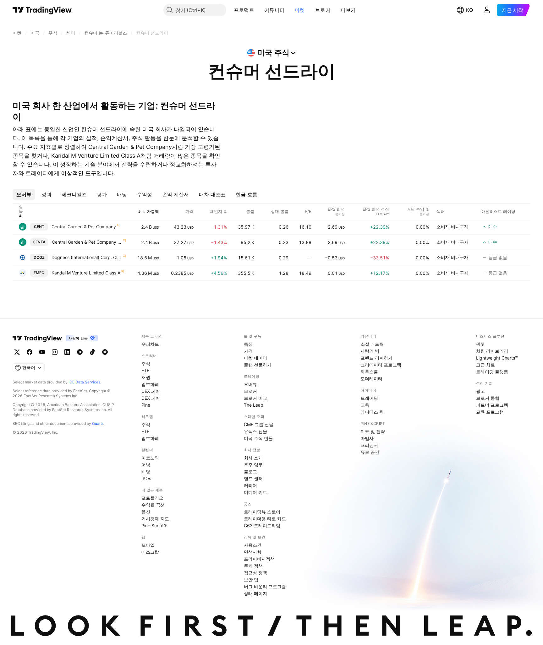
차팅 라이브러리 (492, 351)
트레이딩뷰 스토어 (262, 511)
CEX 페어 (150, 391)
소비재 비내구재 (452, 226)
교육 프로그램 (490, 412)
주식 (145, 363)
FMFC (39, 272)
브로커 (323, 10)
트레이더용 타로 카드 (265, 518)
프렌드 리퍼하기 (376, 357)
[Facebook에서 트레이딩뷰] (29, 352)
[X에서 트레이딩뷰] (17, 352)
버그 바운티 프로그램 (265, 586)
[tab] (24, 194)
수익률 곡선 (153, 504)
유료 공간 (369, 452)
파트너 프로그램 (492, 405)
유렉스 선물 (255, 431)
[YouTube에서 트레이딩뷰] (42, 352)
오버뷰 (250, 384)
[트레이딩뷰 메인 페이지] (42, 10)
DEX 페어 (150, 398)
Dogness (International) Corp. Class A (87, 257)
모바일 (148, 545)
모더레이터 (371, 378)
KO (469, 10)
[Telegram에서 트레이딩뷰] (79, 352)
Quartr (97, 423)
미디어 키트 (255, 492)
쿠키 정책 (253, 565)
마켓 (300, 10)
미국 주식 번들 (258, 438)
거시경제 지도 (155, 518)
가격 (248, 351)
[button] (259, 10)
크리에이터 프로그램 (380, 364)
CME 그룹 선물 (258, 424)
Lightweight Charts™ (497, 357)
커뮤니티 (274, 10)
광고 (480, 391)
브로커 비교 (255, 398)
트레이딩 (369, 398)
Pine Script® (154, 525)
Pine (145, 405)
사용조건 (252, 545)
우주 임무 (253, 464)
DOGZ (39, 257)
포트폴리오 (152, 498)
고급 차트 (485, 364)
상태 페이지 (255, 593)
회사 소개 (253, 457)
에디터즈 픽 (372, 412)
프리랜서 (369, 445)
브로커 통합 (487, 398)
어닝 (145, 464)
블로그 (250, 471)
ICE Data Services (84, 382)
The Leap (253, 405)
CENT (39, 226)
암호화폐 (150, 384)
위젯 (480, 344)
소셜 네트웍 (372, 344)
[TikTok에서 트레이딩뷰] (92, 352)
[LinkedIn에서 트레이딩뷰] (67, 352)
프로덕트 (244, 10)
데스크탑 (150, 552)
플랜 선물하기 (258, 364)
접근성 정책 (255, 572)
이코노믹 (150, 457)
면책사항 (252, 552)
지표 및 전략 (372, 431)
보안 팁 (251, 579)
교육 (364, 405)
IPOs (146, 478)
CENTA (39, 242)
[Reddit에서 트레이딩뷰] (105, 352)
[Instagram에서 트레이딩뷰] (54, 352)
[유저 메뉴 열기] (486, 10)
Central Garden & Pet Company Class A (87, 242)
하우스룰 (369, 371)
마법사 (367, 438)
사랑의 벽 (369, 351)
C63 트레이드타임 (262, 525)
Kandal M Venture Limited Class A (86, 272)
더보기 (348, 10)
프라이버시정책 (259, 558)
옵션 (145, 511)
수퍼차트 (150, 344)
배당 (145, 471)
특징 (248, 344)
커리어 (250, 485)
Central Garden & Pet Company (84, 226)
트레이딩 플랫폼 (492, 371)
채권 (145, 377)
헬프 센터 (253, 478)
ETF (145, 370)
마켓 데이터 (255, 357)
